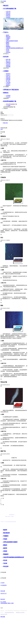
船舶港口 (8, 85)
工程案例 (5, 71)
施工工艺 (8, 60)
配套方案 (8, 59)
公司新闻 (8, 95)
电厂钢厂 (8, 81)
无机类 (7, 50)
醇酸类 (7, 42)
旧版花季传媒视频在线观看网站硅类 (14, 48)
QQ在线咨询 (4, 585)
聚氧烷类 (8, 36)
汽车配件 (8, 83)
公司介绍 (8, 11)
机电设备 (8, 79)
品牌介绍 (8, 12)
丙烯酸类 (8, 38)
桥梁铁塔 (8, 73)
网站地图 (3, 616)
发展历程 (8, 15)
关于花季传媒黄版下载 (9, 8)
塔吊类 (7, 49)
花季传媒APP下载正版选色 (11, 89)
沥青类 (7, 45)
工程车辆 (8, 82)
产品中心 (5, 32)
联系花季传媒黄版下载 (9, 101)
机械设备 (8, 78)
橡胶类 (7, 43)
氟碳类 (7, 35)
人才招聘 (8, 105)
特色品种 (8, 52)
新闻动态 (5, 92)
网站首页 (5, 5)
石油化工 (8, 75)
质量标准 (8, 62)
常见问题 (8, 63)
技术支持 (5, 56)
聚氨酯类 (8, 46)
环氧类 (7, 39)
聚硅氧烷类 (6, 533)
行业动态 (8, 97)
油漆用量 (8, 66)
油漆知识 (8, 65)
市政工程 (8, 76)
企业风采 (8, 17)
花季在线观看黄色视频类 (12, 40)
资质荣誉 (8, 14)
